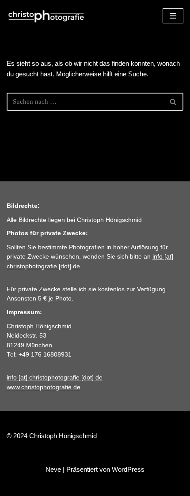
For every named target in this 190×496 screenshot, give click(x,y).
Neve (53, 469)
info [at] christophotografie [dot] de (55, 377)
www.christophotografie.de (43, 387)
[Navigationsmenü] (173, 15)
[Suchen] (173, 102)
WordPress (128, 469)
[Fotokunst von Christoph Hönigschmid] (46, 16)
